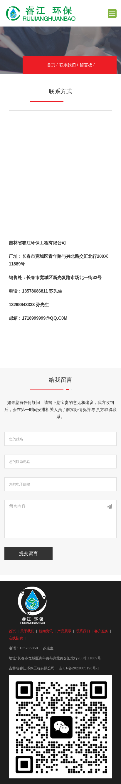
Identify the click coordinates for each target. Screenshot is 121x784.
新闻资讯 (46, 631)
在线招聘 (16, 638)
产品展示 (64, 631)
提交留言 (28, 553)
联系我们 (67, 64)
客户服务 (101, 631)
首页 (51, 64)
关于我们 (27, 631)
